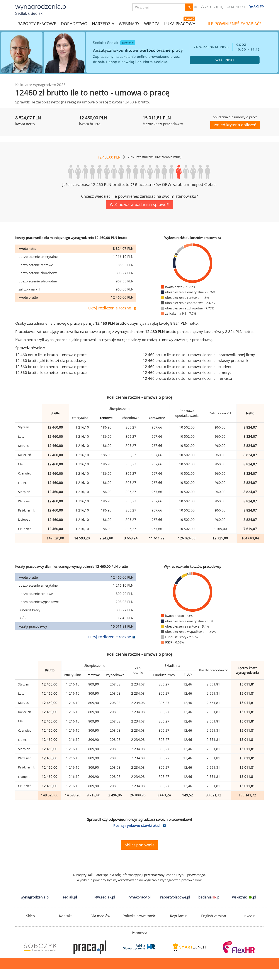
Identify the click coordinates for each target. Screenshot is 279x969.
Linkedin (248, 915)
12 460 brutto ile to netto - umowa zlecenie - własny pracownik (195, 360)
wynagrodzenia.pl (35, 897)
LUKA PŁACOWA (179, 24)
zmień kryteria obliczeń (235, 124)
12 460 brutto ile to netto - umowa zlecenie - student (187, 366)
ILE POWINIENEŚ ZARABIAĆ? (234, 24)
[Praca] (89, 947)
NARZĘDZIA (103, 23)
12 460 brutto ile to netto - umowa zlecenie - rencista (187, 378)
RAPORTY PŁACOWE (36, 23)
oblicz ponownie (139, 844)
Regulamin (178, 915)
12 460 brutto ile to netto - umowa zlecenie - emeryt (187, 372)
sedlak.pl (70, 897)
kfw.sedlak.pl (104, 897)
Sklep (258, 6)
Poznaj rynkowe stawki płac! (136, 825)
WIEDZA (152, 24)
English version (213, 915)
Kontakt (237, 7)
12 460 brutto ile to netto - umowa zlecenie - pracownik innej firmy (199, 354)
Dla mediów (100, 915)
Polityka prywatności (140, 915)
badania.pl (209, 897)
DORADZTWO (74, 24)
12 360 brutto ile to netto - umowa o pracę (51, 372)
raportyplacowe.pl (175, 897)
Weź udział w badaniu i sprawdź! (139, 204)
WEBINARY (129, 23)
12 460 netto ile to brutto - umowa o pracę (51, 354)
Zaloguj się (213, 7)
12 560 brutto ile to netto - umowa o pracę (51, 366)
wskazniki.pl (244, 897)
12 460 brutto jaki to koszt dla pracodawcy (50, 360)
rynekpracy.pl (139, 897)
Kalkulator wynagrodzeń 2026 (40, 84)
